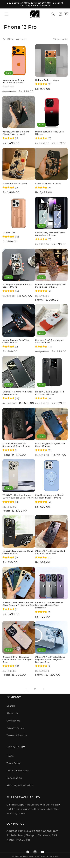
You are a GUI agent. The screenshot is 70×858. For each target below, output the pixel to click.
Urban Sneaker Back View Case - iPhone (16, 341)
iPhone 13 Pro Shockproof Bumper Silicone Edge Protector (49, 605)
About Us (12, 713)
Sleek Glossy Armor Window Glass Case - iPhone (50, 234)
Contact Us (13, 720)
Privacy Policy (15, 728)
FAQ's (10, 755)
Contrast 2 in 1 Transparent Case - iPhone (49, 341)
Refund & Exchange (18, 770)
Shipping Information (20, 785)
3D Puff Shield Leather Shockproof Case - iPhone (16, 444)
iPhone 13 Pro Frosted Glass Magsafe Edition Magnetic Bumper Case (50, 659)
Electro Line (8, 232)
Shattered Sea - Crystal (14, 183)
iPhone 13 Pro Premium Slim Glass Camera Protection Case (18, 603)
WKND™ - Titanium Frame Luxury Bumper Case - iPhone (18, 496)
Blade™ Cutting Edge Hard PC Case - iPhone (49, 393)
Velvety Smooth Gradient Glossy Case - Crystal (15, 133)
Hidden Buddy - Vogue (47, 80)
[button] (6, 14)
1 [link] (26, 689)
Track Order (14, 763)
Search (11, 705)
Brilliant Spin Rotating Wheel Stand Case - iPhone (50, 285)
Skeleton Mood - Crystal (48, 183)
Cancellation (14, 777)
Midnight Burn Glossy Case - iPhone (50, 133)
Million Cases (26, 856)
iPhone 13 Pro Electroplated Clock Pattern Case (50, 552)
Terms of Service (17, 735)
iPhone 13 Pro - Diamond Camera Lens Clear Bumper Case (17, 659)
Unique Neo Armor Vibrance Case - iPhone (17, 393)
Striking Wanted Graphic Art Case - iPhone (17, 285)
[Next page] (43, 689)
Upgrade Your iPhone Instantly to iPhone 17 (14, 81)
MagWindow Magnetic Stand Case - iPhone (17, 552)
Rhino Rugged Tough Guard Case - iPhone (50, 444)
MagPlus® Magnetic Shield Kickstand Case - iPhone (49, 496)
